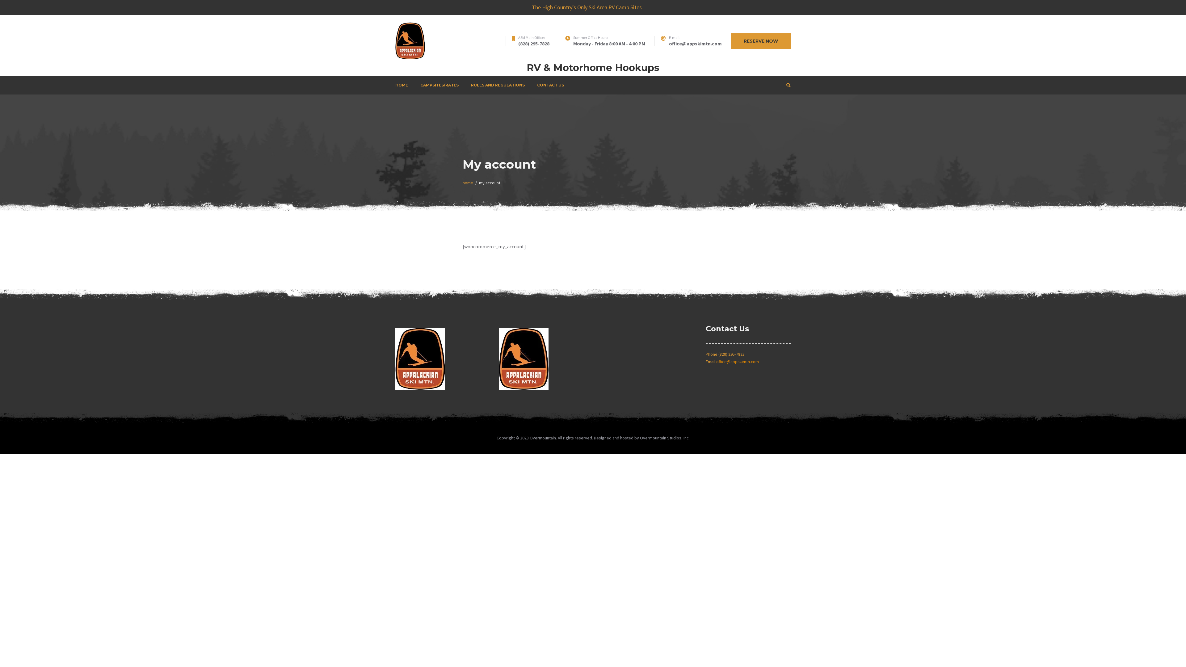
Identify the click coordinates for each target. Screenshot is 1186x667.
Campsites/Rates (439, 85)
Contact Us (550, 85)
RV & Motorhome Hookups (593, 67)
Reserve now (761, 41)
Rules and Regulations (498, 85)
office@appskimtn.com (737, 361)
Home (401, 85)
